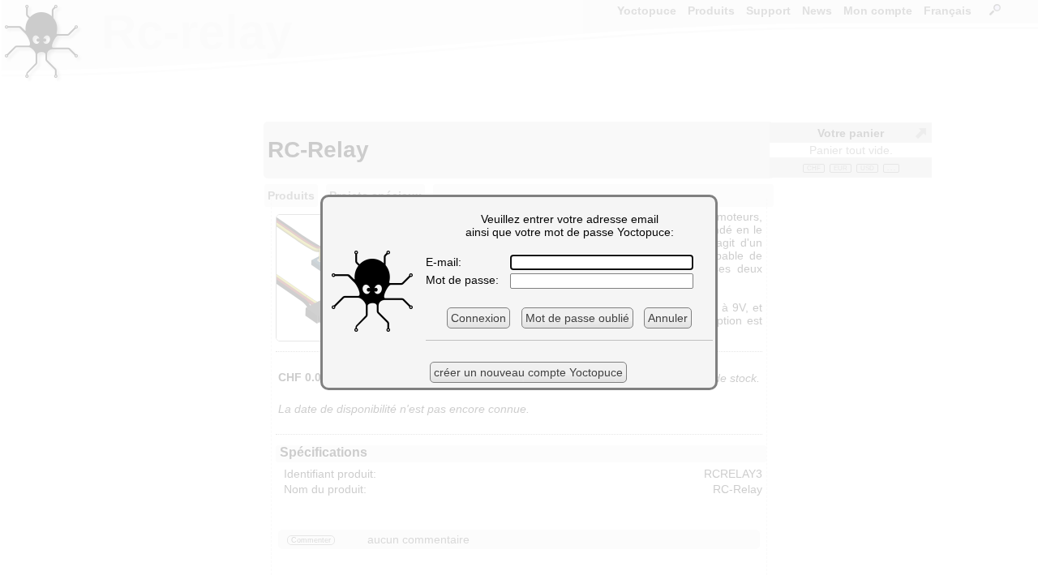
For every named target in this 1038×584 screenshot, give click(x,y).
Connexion (478, 317)
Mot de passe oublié (577, 317)
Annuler (668, 317)
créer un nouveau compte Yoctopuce (528, 372)
